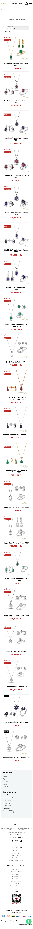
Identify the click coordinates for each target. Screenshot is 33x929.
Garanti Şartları (16, 879)
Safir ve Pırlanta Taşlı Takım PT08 (16, 288)
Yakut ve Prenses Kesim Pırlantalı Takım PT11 (16, 398)
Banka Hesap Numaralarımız (16, 886)
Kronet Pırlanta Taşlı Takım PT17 (16, 758)
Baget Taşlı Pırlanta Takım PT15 (16, 507)
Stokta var (7, 803)
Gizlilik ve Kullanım (16, 881)
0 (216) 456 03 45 (18, 835)
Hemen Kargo (8, 28)
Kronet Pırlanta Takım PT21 (16, 687)
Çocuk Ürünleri (16, 858)
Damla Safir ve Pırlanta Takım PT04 (16, 139)
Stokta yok (8, 806)
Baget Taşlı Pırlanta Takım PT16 (16, 543)
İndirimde (7, 31)
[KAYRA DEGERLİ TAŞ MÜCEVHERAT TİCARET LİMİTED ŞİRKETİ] (4, 3)
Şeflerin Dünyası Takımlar (16, 860)
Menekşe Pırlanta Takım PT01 (16, 722)
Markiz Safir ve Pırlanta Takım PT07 (16, 251)
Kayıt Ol (21, 3)
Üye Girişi (14, 3)
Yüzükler (5, 781)
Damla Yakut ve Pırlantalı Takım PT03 (16, 102)
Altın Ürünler (16, 851)
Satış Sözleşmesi (16, 874)
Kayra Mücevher (9, 798)
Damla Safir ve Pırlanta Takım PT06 (16, 214)
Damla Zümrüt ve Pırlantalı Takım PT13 (16, 471)
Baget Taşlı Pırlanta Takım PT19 (16, 616)
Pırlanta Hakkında (16, 872)
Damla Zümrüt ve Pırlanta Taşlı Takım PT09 (16, 325)
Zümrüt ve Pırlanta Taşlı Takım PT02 (16, 64)
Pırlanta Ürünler (13, 20)
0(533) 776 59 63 (18, 837)
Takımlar (22, 20)
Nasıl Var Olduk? (16, 869)
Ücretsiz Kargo (9, 26)
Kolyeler (5, 776)
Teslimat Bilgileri (16, 876)
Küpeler (5, 779)
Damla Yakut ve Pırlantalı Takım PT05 (16, 176)
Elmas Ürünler (16, 853)
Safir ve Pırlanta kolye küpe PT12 (16, 435)
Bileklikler (5, 784)
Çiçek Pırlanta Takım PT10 (16, 362)
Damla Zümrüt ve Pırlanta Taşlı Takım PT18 (16, 579)
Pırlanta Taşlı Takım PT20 (16, 651)
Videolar (16, 883)
